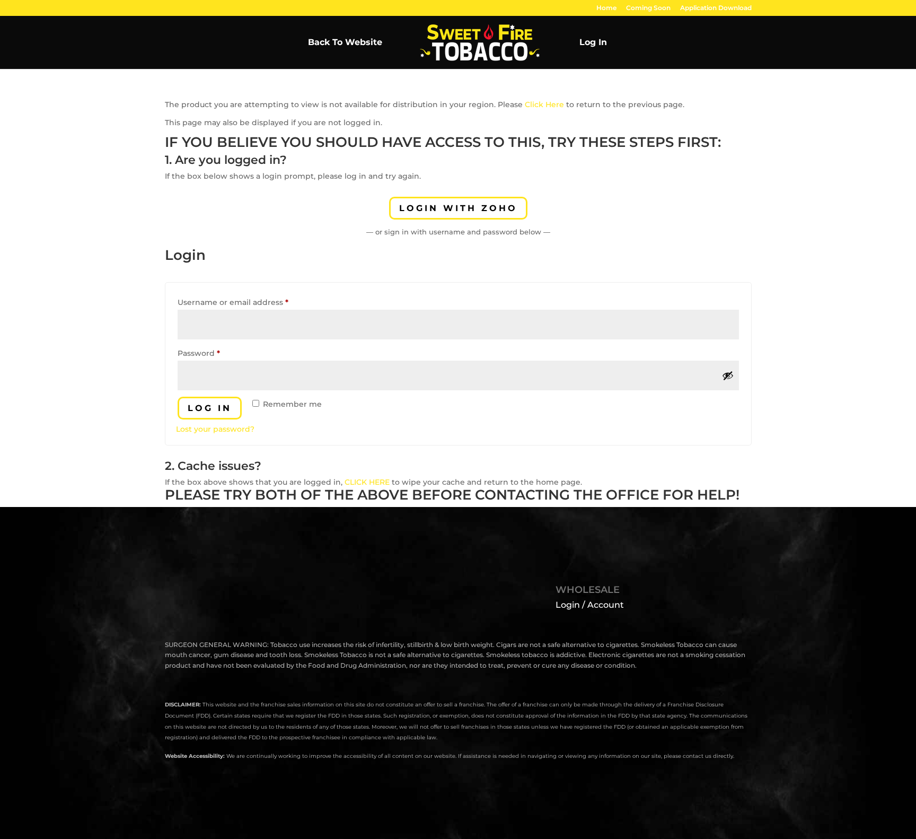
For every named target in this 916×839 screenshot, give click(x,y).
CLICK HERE (367, 482)
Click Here (544, 104)
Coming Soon (648, 8)
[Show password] (728, 375)
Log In (593, 43)
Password (216, 353)
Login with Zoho (458, 208)
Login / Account (590, 605)
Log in (210, 408)
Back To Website (345, 43)
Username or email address (250, 302)
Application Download (716, 8)
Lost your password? (215, 429)
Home (606, 8)
